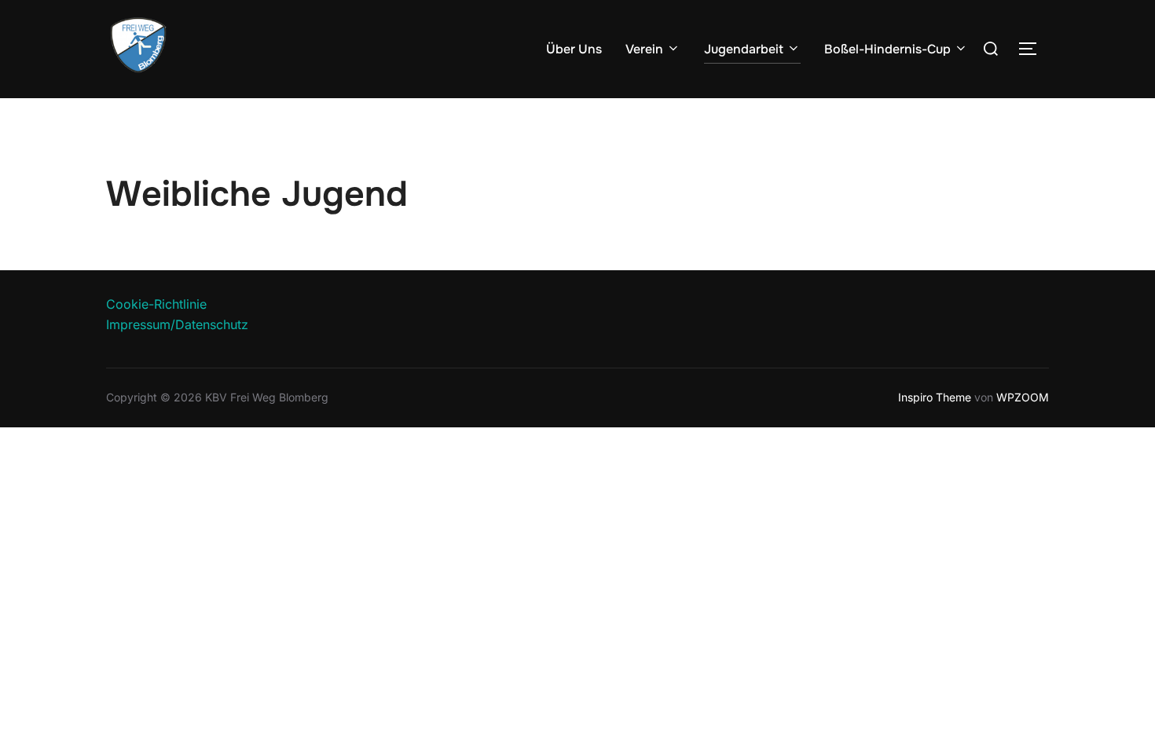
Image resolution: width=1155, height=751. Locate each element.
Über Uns (574, 49)
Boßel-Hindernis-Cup (887, 49)
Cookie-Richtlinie (156, 304)
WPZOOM (1022, 397)
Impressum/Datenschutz (177, 324)
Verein (644, 49)
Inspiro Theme (934, 397)
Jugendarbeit (743, 49)
